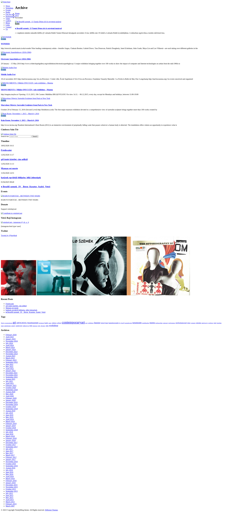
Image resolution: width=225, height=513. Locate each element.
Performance (10, 17)
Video (8, 19)
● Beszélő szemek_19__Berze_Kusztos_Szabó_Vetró (25, 186)
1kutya (3, 323)
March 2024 (10, 347)
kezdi (122, 323)
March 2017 (10, 455)
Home (17, 13)
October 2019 (11, 407)
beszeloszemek (32, 323)
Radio (8, 12)
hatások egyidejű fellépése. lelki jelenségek (21, 177)
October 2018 (11, 428)
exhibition (91, 323)
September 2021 (12, 377)
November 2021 (12, 375)
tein (31, 326)
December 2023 (11, 352)
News (8, 6)
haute (106, 323)
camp (49, 323)
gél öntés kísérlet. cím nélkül (14, 159)
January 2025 (11, 339)
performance (171, 323)
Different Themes (51, 510)
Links (8, 25)
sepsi (215, 323)
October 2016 (11, 464)
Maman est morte (9, 168)
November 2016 (12, 462)
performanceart (181, 323)
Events (8, 10)
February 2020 (11, 398)
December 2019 (11, 402)
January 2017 (11, 459)
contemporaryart (73, 322)
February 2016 (11, 481)
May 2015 (9, 498)
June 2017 (9, 451)
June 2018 (9, 434)
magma (152, 323)
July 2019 (9, 413)
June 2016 (9, 472)
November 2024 (12, 341)
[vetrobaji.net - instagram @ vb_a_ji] (15, 222)
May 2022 (9, 366)
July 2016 (9, 470)
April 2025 (10, 337)
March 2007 (10, 506)
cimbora (54, 323)
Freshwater (6, 150)
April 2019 (10, 419)
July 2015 (9, 493)
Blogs (8, 23)
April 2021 (10, 383)
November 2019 (12, 405)
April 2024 (10, 345)
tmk (39, 325)
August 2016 (10, 468)
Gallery (8, 21)
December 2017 (11, 443)
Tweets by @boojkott (9, 235)
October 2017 (11, 445)
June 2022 (9, 364)
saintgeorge (205, 323)
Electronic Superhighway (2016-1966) (16, 59)
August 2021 (10, 379)
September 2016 (12, 466)
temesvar (35, 325)
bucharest (41, 323)
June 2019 (9, 415)
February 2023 (11, 360)
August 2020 (10, 392)
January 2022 (11, 371)
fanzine (97, 323)
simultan (219, 323)
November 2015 (12, 487)
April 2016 (10, 476)
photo (188, 323)
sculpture (210, 323)
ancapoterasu (8, 323)
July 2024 (9, 343)
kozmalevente (128, 323)
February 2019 (11, 424)
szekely (13, 325)
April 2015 (10, 500)
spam (2, 325)
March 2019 (10, 421)
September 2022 (12, 362)
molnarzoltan (159, 323)
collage (59, 323)
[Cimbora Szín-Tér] (8, 134)
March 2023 (10, 358)
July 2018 (9, 432)
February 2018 (11, 438)
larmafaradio (137, 323)
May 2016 (9, 474)
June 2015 (9, 495)
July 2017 (9, 449)
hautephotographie (114, 323)
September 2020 (12, 390)
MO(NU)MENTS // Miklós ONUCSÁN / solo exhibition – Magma (27, 90)
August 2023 (10, 356)
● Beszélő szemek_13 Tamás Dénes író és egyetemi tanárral (38, 28)
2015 (17, 16)
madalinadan (145, 323)
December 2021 (11, 373)
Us (7, 29)
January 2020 (11, 400)
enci (86, 323)
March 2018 (10, 436)
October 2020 (11, 388)
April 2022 (10, 369)
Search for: (5, 136)
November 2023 (12, 354)
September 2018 (12, 430)
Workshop (9, 8)
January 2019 (11, 426)
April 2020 (10, 396)
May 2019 (9, 417)
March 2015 (10, 502)
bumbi (46, 323)
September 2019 (12, 409)
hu (120, 323)
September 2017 (12, 447)
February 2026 (11, 335)
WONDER (5, 44)
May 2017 (9, 453)
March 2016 (10, 479)
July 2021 (9, 381)
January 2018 (11, 440)
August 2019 (10, 411)
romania (193, 323)
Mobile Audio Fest (8, 74)
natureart (165, 323)
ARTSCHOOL (21, 323)
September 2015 (12, 491)
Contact (8, 27)
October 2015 (11, 489)
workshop (53, 325)
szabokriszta (7, 325)
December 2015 (11, 485)
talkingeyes (26, 325)
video (47, 326)
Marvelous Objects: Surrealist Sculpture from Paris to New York (26, 105)
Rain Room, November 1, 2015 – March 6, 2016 (20, 120)
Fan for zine (10, 14)
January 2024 (11, 350)
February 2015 (11, 504)
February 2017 (11, 457)
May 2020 (9, 394)
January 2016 (11, 483)
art (14, 322)
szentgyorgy (19, 326)
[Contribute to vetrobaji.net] (11, 213)
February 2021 (11, 385)
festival (103, 323)
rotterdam (198, 323)
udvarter (43, 325)
